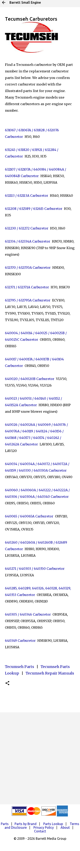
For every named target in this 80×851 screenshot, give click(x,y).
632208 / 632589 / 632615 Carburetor (33, 209)
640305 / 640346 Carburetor (28, 614)
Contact (40, 831)
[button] (7, 683)
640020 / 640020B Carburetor (29, 379)
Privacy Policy (43, 827)
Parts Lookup (53, 824)
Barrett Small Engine (25, 2)
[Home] (3, 2)
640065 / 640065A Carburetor (29, 516)
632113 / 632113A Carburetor (26, 195)
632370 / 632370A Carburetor (28, 267)
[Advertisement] (40, 758)
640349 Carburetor (20, 641)
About (65, 827)
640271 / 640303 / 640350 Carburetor (35, 569)
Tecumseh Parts (19, 666)
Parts (5, 824)
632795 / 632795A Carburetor (27, 300)
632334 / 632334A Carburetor (27, 241)
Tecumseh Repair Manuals (50, 673)
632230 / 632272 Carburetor (26, 228)
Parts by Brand (26, 824)
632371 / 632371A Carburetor (27, 287)
